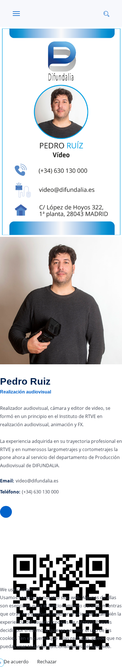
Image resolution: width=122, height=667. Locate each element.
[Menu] (16, 13)
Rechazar (47, 662)
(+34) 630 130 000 (40, 492)
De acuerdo (16, 662)
